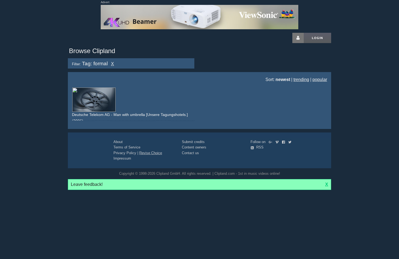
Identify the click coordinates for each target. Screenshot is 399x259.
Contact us (190, 153)
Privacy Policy (124, 153)
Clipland (96, 38)
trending (301, 79)
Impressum (122, 158)
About (118, 142)
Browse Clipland (92, 50)
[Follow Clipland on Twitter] (291, 142)
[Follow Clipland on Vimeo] (278, 142)
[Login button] (298, 38)
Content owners (194, 147)
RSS (259, 147)
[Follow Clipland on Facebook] (284, 142)
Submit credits (193, 142)
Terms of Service (126, 147)
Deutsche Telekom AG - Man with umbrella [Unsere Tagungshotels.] (130, 114)
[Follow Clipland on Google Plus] (271, 142)
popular (319, 79)
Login (317, 38)
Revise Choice (150, 153)
